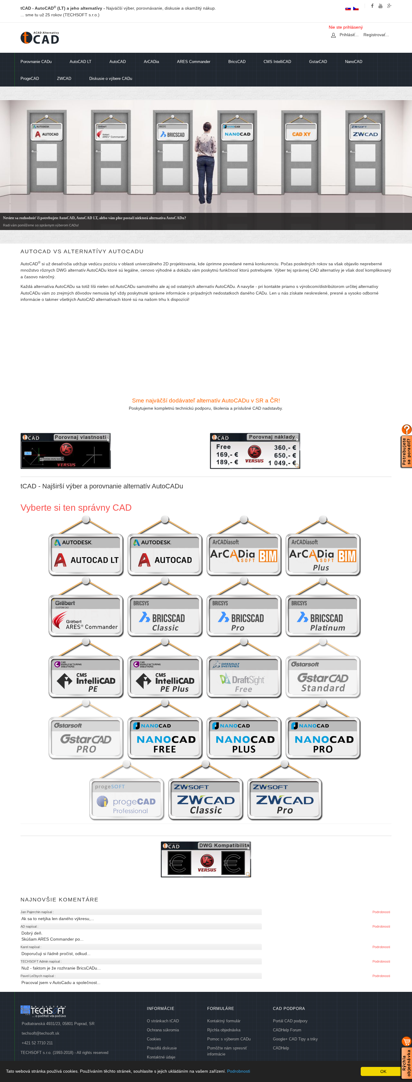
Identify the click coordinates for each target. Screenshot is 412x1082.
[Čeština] (356, 8)
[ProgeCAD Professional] (127, 790)
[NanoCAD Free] (165, 729)
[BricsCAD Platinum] (323, 606)
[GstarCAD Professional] (86, 729)
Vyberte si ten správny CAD (76, 508)
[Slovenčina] (348, 8)
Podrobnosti (238, 1071)
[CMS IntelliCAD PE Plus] (165, 667)
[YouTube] (380, 6)
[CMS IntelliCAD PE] (86, 667)
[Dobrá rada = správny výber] (406, 445)
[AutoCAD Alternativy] (40, 38)
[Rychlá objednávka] (406, 1057)
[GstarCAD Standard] (323, 667)
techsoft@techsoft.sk (40, 1033)
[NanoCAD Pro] (323, 729)
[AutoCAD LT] (86, 545)
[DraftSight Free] (244, 667)
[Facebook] (372, 6)
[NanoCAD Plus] (244, 729)
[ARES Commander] (86, 606)
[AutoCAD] (165, 545)
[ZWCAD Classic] (206, 790)
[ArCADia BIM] (244, 545)
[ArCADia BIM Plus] (323, 545)
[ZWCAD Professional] (285, 790)
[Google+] (389, 6)
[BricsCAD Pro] (244, 606)
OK (383, 1071)
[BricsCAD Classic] (165, 606)
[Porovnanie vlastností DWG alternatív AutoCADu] (66, 450)
